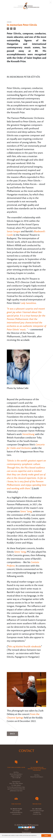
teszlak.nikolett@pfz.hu (16, 812)
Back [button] (12, 734)
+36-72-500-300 (16, 777)
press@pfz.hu (36, 812)
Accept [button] (46, 835)
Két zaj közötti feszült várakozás (24, 646)
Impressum (26, 832)
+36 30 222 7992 (37, 814)
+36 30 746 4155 (16, 814)
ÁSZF (26, 829)
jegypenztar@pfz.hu (16, 776)
